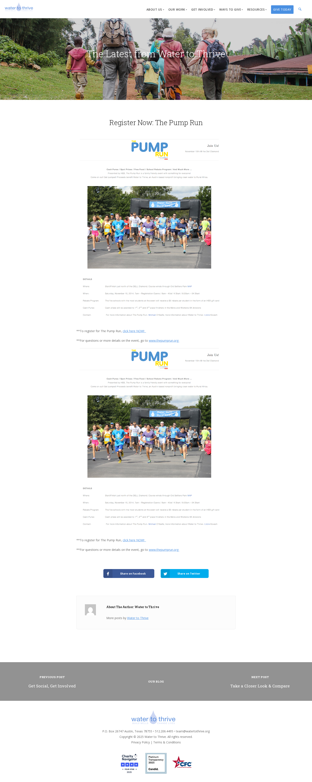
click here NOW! (134, 331)
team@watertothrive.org (193, 731)
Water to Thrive (138, 618)
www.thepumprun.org (164, 341)
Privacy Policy (140, 742)
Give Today (282, 9)
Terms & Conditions (167, 742)
